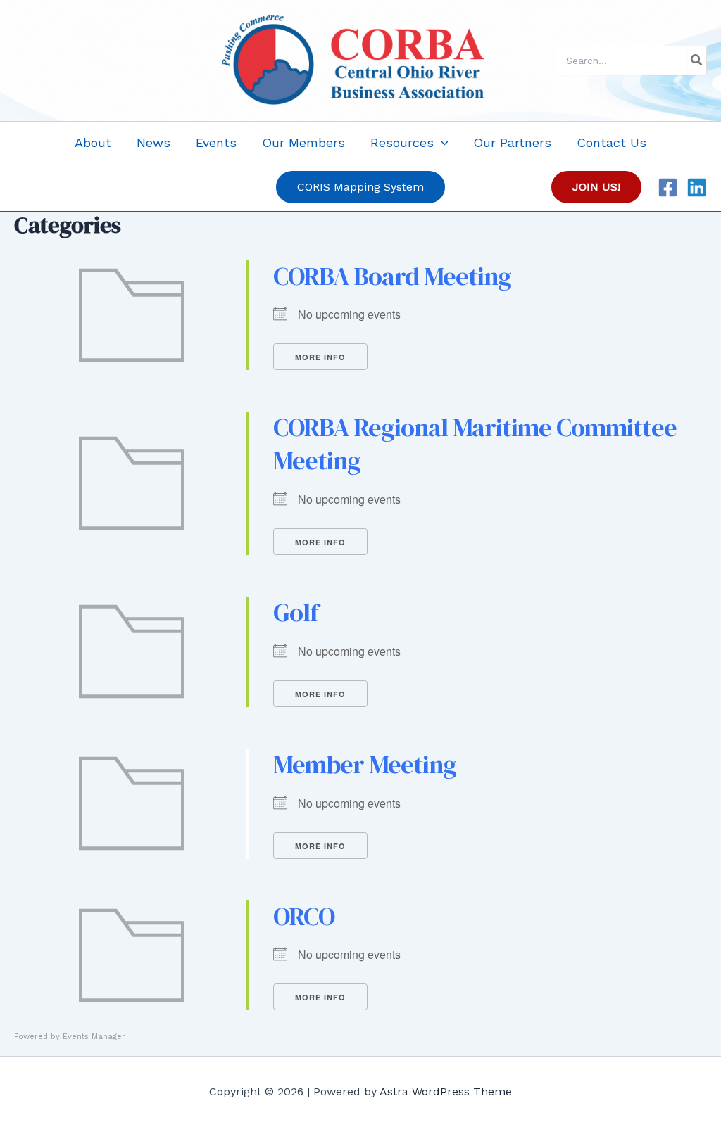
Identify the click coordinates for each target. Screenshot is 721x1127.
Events (216, 142)
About (93, 142)
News (153, 142)
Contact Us (611, 142)
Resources (402, 142)
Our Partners (512, 142)
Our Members (303, 142)
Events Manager (94, 1036)
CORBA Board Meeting (392, 276)
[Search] (697, 60)
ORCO (303, 916)
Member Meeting (364, 764)
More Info (320, 357)
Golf (295, 612)
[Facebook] (668, 187)
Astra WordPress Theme (446, 1091)
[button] (441, 142)
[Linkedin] (696, 187)
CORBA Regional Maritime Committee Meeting (475, 444)
